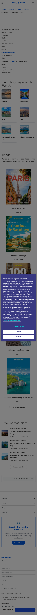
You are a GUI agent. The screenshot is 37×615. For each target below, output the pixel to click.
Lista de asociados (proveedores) (12, 320)
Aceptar (18, 336)
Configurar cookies (18, 326)
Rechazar (18, 331)
